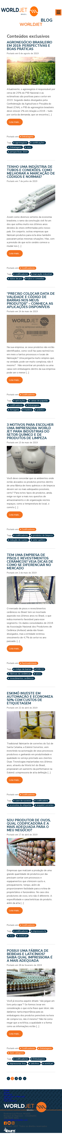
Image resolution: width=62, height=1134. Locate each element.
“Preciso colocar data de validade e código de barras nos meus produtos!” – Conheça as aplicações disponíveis (31, 300)
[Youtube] (9, 1124)
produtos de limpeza (43, 535)
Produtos (8, 1094)
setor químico (39, 539)
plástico (41, 409)
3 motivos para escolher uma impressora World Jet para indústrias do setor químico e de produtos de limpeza (30, 431)
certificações (38, 142)
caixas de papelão (39, 400)
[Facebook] (5, 1124)
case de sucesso (23, 800)
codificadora (42, 800)
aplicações (20, 400)
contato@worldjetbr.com (16, 1120)
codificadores (21, 274)
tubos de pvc (16, 278)
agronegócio (21, 142)
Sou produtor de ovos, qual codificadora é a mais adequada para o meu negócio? (29, 825)
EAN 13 (40, 669)
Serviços (8, 1098)
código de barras (23, 669)
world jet (23, 935)
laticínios (35, 1063)
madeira (28, 409)
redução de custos (19, 539)
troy (12, 935)
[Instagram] (13, 1124)
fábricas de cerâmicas (20, 673)
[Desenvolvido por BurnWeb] (9, 1132)
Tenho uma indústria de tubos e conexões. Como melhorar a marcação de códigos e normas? (31, 172)
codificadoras (16, 405)
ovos (29, 147)
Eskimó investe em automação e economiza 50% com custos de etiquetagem (30, 698)
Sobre (6, 1092)
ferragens (14, 409)
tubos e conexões (35, 278)
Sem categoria (17, 1052)
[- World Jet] (19, 11)
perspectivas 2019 (18, 151)
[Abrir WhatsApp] (54, 1126)
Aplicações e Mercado (14, 1096)
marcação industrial (42, 274)
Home (6, 1090)
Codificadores (28, 268)
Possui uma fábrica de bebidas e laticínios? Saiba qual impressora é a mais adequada (30, 955)
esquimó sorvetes (45, 805)
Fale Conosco (10, 1100)
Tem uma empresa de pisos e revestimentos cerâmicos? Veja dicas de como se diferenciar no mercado (30, 562)
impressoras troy (18, 1063)
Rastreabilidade (29, 663)
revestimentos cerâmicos (22, 678)
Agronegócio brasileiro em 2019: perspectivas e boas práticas (29, 45)
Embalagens (27, 136)
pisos (38, 673)
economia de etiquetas (21, 805)
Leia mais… (14, 122)
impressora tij (39, 931)
